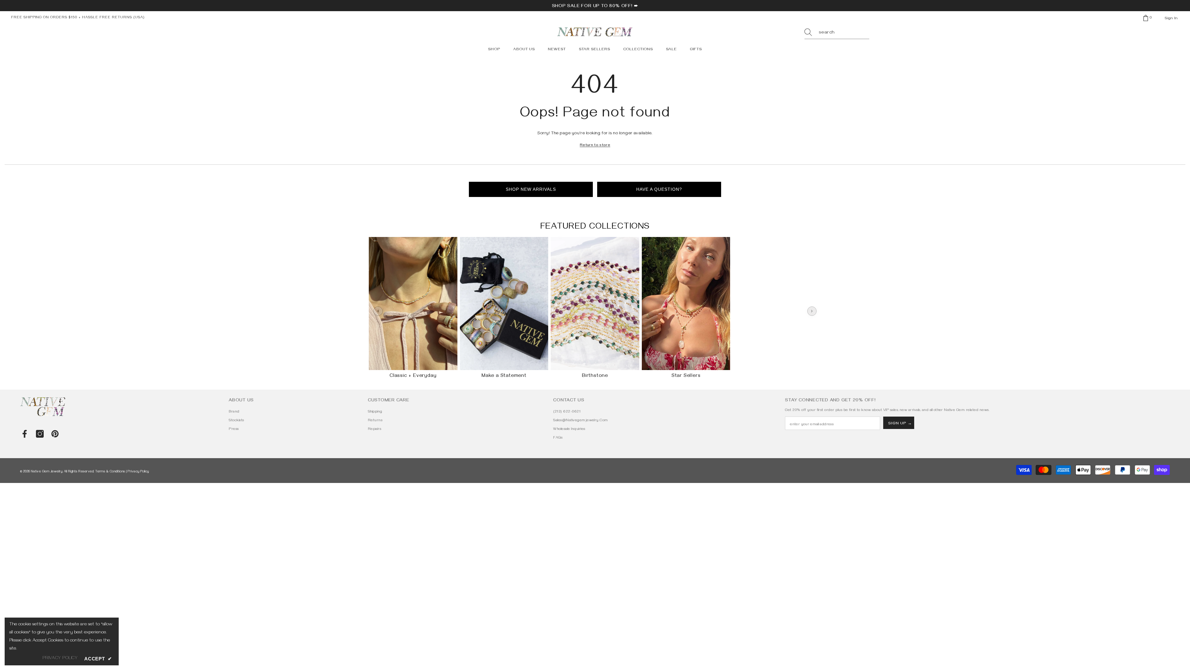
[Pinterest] (55, 434)
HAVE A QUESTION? (659, 189)
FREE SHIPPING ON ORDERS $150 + (46, 18)
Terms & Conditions (110, 472)
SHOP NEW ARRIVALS (531, 189)
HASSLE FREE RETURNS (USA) (113, 18)
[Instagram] (40, 434)
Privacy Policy (138, 472)
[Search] (836, 33)
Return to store (595, 145)
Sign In (1171, 18)
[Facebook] (25, 434)
